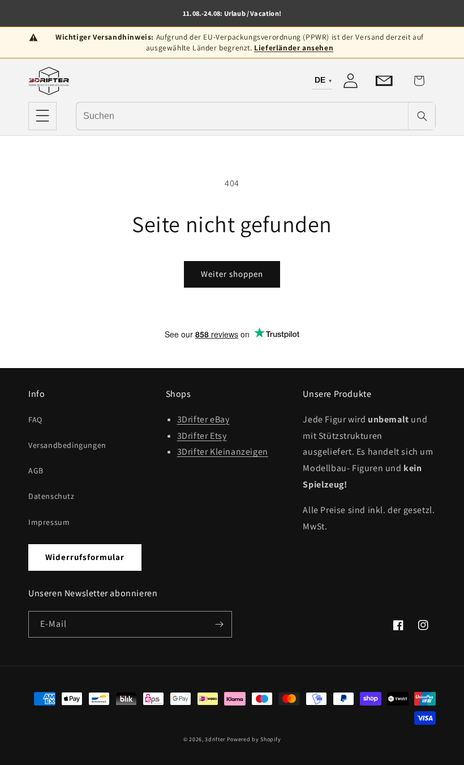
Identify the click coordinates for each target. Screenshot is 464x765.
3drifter (215, 739)
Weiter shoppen (232, 273)
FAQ (35, 419)
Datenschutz (51, 496)
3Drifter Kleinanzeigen (222, 452)
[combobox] (242, 116)
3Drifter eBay (203, 419)
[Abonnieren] (219, 624)
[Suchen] (421, 116)
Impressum (49, 522)
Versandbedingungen (67, 445)
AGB (36, 470)
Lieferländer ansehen (293, 47)
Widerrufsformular (84, 557)
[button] (42, 116)
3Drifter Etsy (202, 436)
